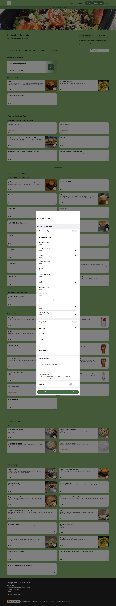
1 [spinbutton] (73, 384)
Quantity (41, 384)
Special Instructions (44, 358)
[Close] (77, 213)
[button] (58, 392)
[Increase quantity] (76, 384)
